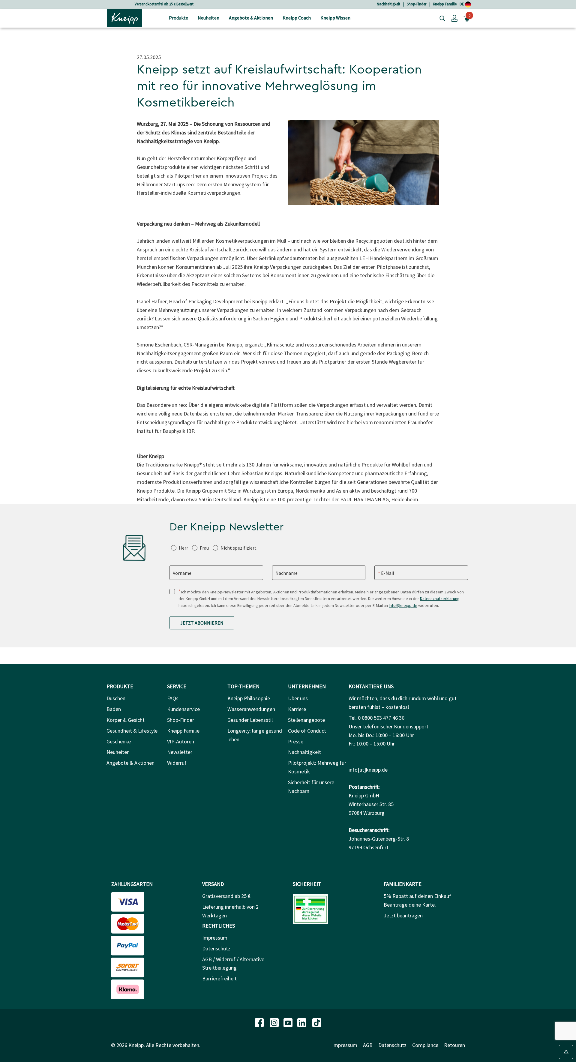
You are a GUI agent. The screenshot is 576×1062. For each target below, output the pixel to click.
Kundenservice (183, 709)
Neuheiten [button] (208, 18)
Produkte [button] (178, 18)
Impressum (214, 937)
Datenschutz (216, 948)
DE (462, 4)
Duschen (115, 698)
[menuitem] (178, 18)
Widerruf (177, 762)
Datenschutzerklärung (440, 598)
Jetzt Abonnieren (202, 623)
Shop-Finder (416, 4)
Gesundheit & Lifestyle (132, 730)
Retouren (454, 1045)
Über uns (298, 698)
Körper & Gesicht (125, 719)
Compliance (425, 1045)
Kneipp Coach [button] (297, 18)
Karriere (297, 709)
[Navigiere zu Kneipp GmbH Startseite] (124, 17)
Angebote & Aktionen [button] (251, 18)
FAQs (172, 698)
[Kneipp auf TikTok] (316, 1021)
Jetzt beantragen (403, 915)
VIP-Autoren (180, 741)
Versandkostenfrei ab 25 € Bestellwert (164, 4)
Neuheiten (118, 751)
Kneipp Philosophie (248, 698)
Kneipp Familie (445, 4)
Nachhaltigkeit (388, 4)
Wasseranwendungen (251, 709)
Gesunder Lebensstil (250, 719)
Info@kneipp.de (403, 605)
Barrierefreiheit (219, 978)
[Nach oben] (566, 1052)
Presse (295, 741)
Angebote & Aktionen (130, 762)
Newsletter (179, 751)
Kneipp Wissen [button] (335, 18)
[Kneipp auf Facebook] (260, 1021)
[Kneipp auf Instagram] (275, 1021)
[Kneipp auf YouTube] (289, 1021)
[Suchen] (441, 18)
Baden (113, 709)
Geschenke (118, 741)
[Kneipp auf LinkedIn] (302, 1021)
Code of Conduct (307, 730)
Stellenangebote (306, 719)
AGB (368, 1045)
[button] (455, 18)
